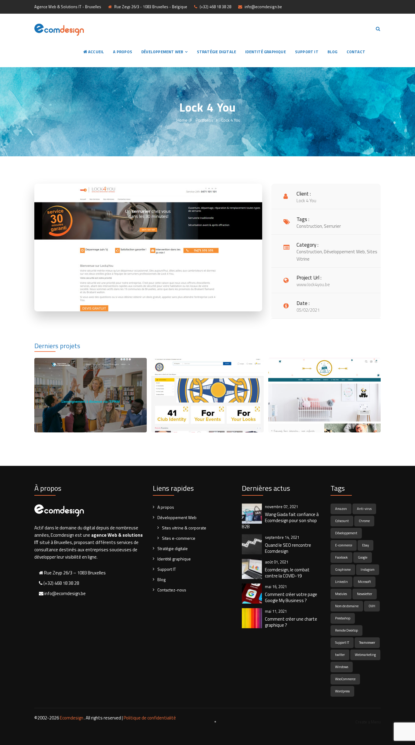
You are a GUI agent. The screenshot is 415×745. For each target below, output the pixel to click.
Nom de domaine (346, 606)
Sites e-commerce (178, 538)
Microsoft (364, 581)
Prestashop (342, 618)
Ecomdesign (71, 717)
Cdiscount (342, 520)
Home (182, 120)
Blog (333, 52)
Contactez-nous (171, 590)
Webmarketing (365, 654)
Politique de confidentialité (150, 717)
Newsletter (364, 593)
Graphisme (343, 569)
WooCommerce (345, 679)
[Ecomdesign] (59, 29)
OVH (372, 606)
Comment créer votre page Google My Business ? (291, 597)
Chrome (364, 520)
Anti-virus (364, 508)
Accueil (95, 52)
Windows (341, 666)
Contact (356, 52)
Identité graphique (265, 52)
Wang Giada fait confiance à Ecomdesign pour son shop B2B (280, 520)
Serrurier (332, 226)
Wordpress (342, 691)
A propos (122, 52)
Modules (341, 593)
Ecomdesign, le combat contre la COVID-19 (287, 573)
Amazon (341, 508)
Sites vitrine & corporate (184, 528)
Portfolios (204, 120)
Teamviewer (367, 642)
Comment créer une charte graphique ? (291, 622)
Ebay (365, 545)
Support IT (306, 52)
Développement (346, 533)
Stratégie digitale (216, 52)
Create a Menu (368, 722)
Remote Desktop (346, 630)
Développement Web (162, 52)
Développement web (344, 251)
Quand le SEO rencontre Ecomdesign (288, 548)
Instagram (368, 569)
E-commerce (343, 545)
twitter (340, 654)
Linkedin (341, 581)
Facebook (341, 557)
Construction (309, 226)
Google (362, 557)
